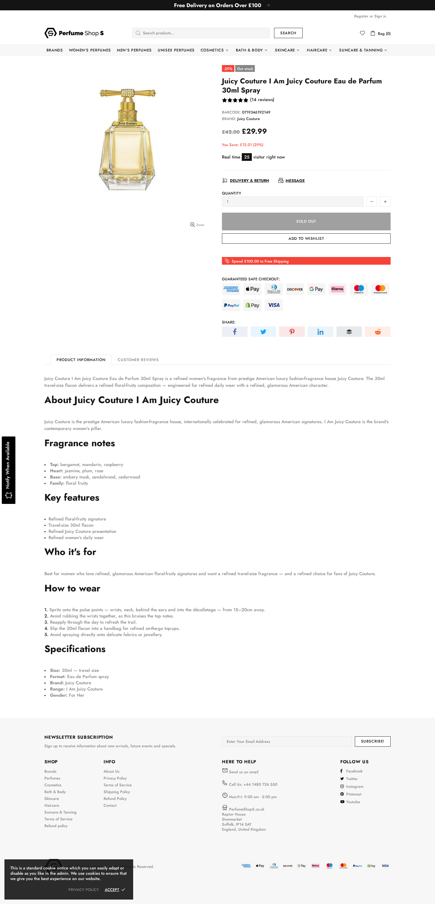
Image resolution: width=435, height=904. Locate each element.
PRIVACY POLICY (83, 889)
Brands (50, 771)
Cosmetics (53, 784)
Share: (229, 322)
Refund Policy (115, 798)
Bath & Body (55, 791)
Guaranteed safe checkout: (251, 279)
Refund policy (55, 825)
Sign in (380, 16)
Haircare (51, 805)
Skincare (51, 798)
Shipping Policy (117, 791)
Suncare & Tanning (60, 812)
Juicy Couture (248, 118)
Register (361, 16)
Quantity (231, 193)
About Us (112, 771)
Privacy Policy (115, 778)
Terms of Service (58, 818)
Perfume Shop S (74, 33)
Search (288, 33)
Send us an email (243, 771)
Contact (110, 805)
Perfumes (52, 778)
